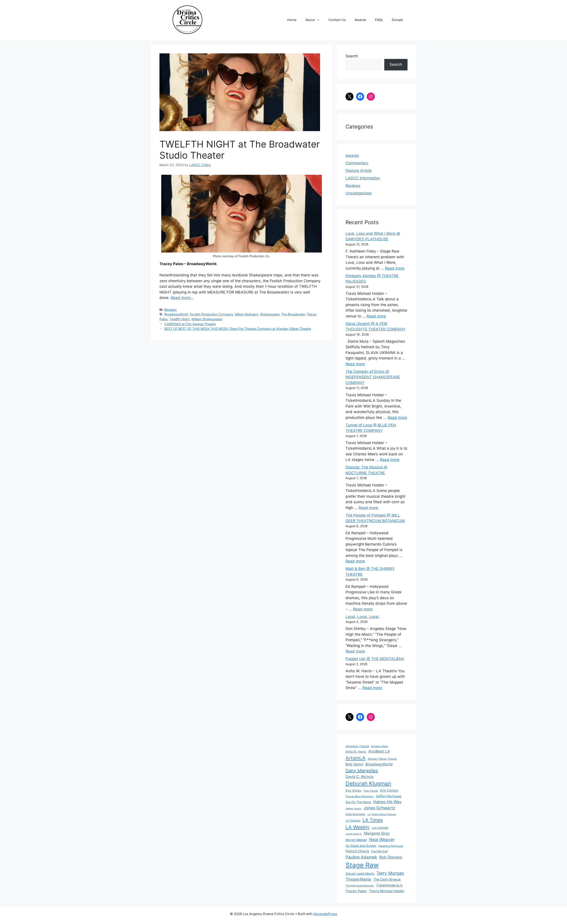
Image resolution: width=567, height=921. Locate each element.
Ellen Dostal (371, 790)
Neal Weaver (381, 839)
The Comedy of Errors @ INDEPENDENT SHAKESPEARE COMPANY (373, 377)
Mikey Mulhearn (246, 314)
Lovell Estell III (354, 833)
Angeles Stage (379, 746)
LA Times (373, 820)
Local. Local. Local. (363, 616)
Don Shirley (353, 790)
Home (292, 20)
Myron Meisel (356, 840)
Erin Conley (389, 790)
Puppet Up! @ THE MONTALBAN (375, 659)
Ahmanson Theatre (357, 746)
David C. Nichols (359, 776)
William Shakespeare (206, 319)
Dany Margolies (362, 770)
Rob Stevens (390, 857)
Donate (397, 20)
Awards (360, 20)
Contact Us (337, 20)
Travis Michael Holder (386, 891)
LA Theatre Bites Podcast (381, 814)
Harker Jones (353, 808)
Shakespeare (270, 314)
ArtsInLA (355, 758)
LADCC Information (363, 178)
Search (352, 56)
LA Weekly (357, 827)
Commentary (357, 163)
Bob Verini (354, 764)
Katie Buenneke (355, 814)
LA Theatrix (353, 820)
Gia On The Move (358, 802)
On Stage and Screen (361, 845)
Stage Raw (362, 865)
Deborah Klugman (368, 783)
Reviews (170, 309)
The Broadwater (293, 314)
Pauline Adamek (361, 857)
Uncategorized (359, 193)
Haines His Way (387, 801)
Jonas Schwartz (379, 807)
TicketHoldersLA (389, 885)
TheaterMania (358, 879)
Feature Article (359, 170)
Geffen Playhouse (388, 796)
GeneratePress (325, 914)
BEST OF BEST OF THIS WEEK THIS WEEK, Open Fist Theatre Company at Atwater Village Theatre (237, 328)
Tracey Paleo (356, 891)
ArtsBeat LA (379, 751)
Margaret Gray (377, 833)
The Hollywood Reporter (360, 885)
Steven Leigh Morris (360, 873)
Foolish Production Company (211, 314)
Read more (394, 268)
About (310, 20)
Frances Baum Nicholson (360, 796)
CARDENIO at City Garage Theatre (190, 324)
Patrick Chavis (357, 851)
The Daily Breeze (387, 879)
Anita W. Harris (356, 751)
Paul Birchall (379, 851)
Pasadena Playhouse (391, 845)
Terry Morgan (390, 873)
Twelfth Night (179, 319)
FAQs (379, 20)
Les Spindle (380, 828)
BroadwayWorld (176, 314)
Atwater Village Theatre (382, 758)
